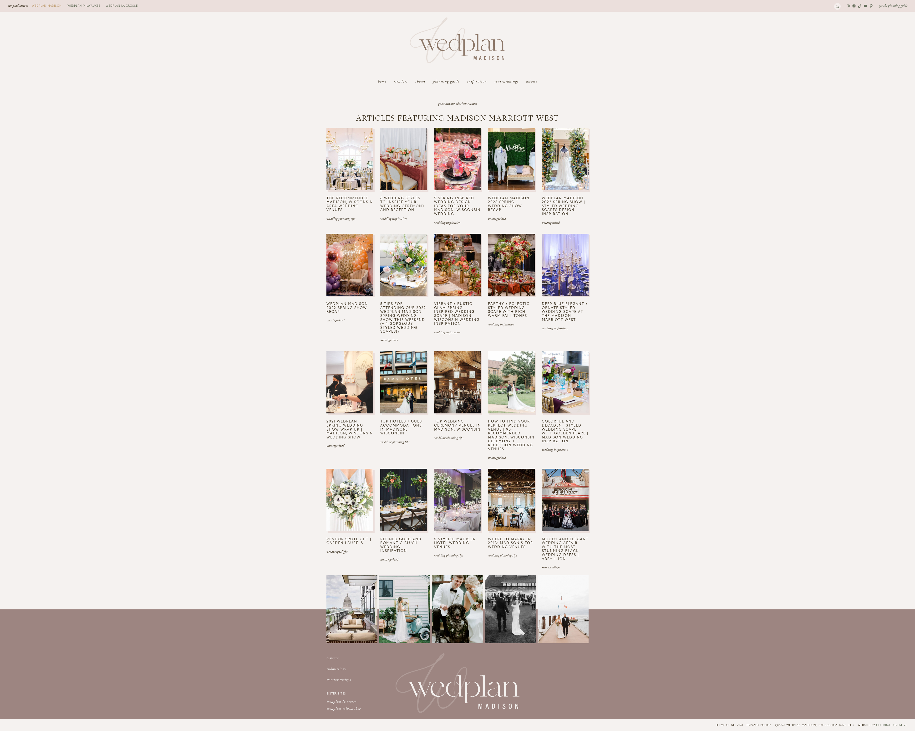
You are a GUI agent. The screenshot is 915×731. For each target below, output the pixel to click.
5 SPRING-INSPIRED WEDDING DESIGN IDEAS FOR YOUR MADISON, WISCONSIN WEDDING (457, 206)
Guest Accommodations (452, 104)
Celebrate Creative (891, 725)
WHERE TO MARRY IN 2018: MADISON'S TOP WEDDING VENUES (510, 543)
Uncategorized (497, 219)
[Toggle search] (837, 6)
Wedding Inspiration (393, 219)
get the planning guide (893, 6)
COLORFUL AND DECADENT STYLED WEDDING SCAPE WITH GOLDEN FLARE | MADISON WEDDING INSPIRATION (565, 431)
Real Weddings (551, 568)
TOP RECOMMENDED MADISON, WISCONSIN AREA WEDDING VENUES (349, 204)
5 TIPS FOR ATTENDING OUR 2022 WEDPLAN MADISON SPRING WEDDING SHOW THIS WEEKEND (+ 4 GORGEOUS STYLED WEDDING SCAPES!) (403, 317)
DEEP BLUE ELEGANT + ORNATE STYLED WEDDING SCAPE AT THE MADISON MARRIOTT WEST (565, 311)
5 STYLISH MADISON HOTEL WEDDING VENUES (455, 543)
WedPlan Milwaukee (83, 5)
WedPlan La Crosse (122, 5)
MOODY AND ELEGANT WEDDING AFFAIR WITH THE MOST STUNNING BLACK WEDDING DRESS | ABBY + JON (565, 549)
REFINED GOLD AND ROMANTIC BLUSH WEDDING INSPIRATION (401, 545)
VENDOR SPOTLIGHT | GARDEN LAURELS (348, 541)
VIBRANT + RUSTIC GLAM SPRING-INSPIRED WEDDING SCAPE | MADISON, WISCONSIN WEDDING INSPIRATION (457, 313)
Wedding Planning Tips (341, 219)
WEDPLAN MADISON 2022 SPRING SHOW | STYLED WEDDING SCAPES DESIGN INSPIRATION (563, 206)
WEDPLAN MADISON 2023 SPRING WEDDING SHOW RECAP (508, 204)
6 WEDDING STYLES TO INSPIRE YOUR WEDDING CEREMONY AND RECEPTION (402, 204)
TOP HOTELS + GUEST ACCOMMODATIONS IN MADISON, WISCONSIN (402, 427)
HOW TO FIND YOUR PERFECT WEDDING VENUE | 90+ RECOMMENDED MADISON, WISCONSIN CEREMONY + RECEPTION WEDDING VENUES (511, 435)
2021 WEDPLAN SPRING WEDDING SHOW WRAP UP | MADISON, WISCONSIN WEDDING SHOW (349, 429)
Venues (472, 104)
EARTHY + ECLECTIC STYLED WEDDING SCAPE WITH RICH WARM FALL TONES (509, 309)
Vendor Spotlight (337, 552)
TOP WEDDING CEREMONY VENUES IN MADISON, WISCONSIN (457, 425)
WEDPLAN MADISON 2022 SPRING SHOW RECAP (347, 308)
